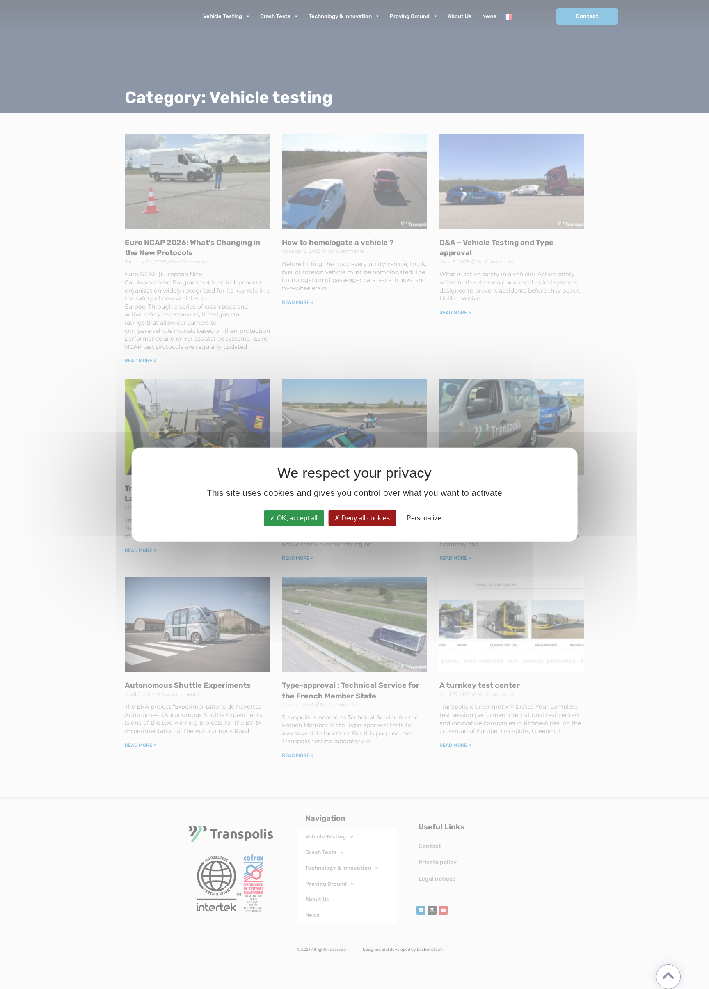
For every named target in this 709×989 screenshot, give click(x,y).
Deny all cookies (365, 517)
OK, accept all (296, 517)
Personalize (424, 517)
